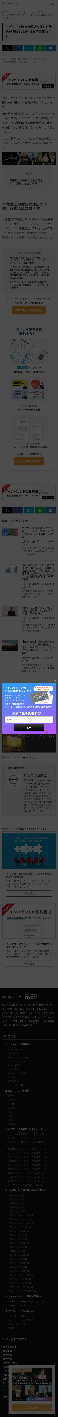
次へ (29, 727)
